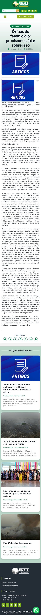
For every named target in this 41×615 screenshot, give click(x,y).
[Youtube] (35, 11)
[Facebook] (22, 11)
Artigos (15, 26)
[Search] (17, 10)
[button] (5, 17)
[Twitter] (29, 11)
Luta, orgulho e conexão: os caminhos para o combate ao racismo (17, 493)
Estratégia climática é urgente (17, 543)
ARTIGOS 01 (24, 26)
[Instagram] (25, 11)
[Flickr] (32, 11)
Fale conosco (9, 591)
